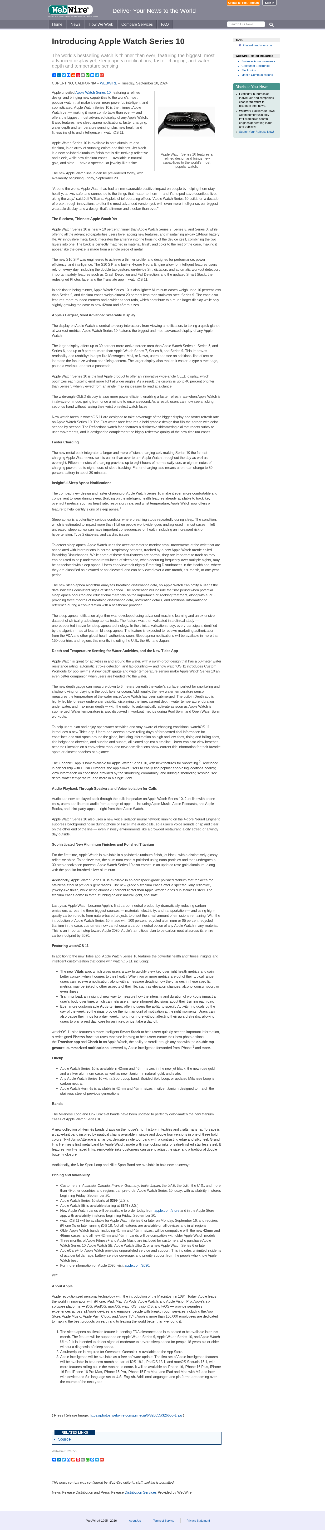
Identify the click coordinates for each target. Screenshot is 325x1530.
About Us (135, 1520)
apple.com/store (166, 1210)
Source (64, 1439)
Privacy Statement (198, 1520)
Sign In (269, 3)
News (75, 24)
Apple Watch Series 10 (93, 92)
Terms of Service (163, 1520)
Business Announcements (258, 61)
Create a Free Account (243, 3)
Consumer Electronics (255, 66)
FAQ (165, 24)
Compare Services (137, 24)
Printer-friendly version (257, 45)
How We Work (101, 24)
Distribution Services (141, 1492)
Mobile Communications (257, 75)
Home (57, 24)
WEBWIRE (108, 83)
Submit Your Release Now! (256, 131)
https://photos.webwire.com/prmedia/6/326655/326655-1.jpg (136, 1415)
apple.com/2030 (136, 1265)
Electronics (248, 70)
